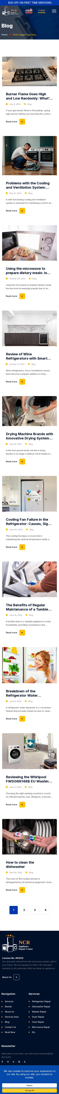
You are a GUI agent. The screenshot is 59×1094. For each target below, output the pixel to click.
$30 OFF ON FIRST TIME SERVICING (30, 2)
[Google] (20, 1062)
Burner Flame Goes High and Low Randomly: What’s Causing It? (28, 96)
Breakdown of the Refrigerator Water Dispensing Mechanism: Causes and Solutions (26, 693)
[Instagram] (8, 1062)
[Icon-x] (14, 1062)
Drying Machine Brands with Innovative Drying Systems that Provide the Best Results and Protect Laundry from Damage (29, 436)
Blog (30, 104)
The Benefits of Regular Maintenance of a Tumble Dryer (27, 607)
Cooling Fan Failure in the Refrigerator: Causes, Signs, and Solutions (29, 521)
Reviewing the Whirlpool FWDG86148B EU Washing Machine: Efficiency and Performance (28, 779)
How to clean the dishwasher (20, 864)
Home (4, 34)
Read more (29, 121)
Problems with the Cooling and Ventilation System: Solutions (28, 185)
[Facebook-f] (3, 1062)
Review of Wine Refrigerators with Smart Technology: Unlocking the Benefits (28, 356)
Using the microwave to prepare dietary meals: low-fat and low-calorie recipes (29, 270)
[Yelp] (25, 1062)
